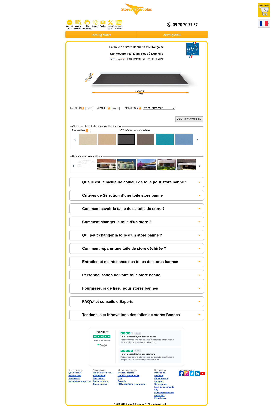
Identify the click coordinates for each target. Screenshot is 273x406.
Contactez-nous (100, 381)
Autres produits (172, 34)
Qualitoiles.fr (75, 373)
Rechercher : (81, 130)
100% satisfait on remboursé (131, 384)
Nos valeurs (99, 378)
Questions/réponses (164, 392)
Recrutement (99, 375)
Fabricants (159, 395)
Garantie (122, 381)
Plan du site (160, 398)
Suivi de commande (164, 387)
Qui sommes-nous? (102, 373)
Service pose (160, 384)
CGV (120, 378)
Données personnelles (128, 375)
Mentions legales (126, 373)
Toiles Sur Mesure (101, 34)
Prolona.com (75, 375)
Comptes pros (100, 384)
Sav (156, 390)
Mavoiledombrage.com (80, 381)
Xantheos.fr (74, 378)
